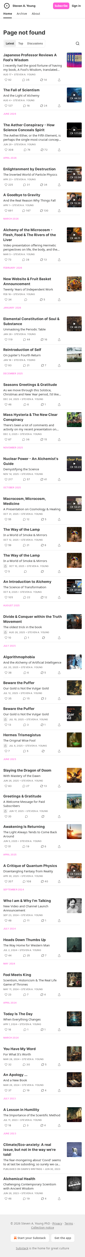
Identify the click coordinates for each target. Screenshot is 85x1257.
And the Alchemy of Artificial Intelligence (32, 662)
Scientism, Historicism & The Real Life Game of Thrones (30, 982)
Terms (69, 1223)
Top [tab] (20, 43)
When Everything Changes (22, 1019)
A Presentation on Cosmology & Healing (31, 509)
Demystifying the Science (21, 469)
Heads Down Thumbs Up (24, 940)
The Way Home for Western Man (26, 945)
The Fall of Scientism (21, 90)
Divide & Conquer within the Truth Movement (32, 619)
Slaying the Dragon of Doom (27, 770)
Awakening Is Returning (24, 827)
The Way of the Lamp (21, 529)
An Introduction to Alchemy (27, 582)
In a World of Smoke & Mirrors (25, 535)
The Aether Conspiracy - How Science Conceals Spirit (28, 127)
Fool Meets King (17, 975)
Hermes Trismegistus (22, 735)
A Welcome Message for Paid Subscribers (24, 804)
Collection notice (42, 1227)
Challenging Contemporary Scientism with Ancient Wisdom (29, 1186)
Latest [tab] (10, 43)
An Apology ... (15, 1075)
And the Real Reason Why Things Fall (29, 200)
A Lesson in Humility (21, 1110)
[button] (7, 13)
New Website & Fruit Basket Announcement (27, 281)
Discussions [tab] (35, 43)
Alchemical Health (19, 1179)
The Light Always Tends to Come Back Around (30, 834)
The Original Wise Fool (19, 740)
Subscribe (61, 6)
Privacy (57, 1223)
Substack (22, 1248)
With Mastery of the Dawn (21, 776)
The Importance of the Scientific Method (31, 1115)
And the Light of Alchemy (21, 95)
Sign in (76, 6)
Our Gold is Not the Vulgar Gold (26, 688)
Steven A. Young (24, 74)
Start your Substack (32, 1238)
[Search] (77, 43)
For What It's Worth (17, 1054)
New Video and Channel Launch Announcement (25, 908)
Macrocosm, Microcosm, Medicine (24, 501)
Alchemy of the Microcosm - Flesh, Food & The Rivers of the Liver (29, 235)
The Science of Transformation (24, 587)
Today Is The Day (18, 1014)
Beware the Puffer (18, 683)
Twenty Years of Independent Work (28, 289)
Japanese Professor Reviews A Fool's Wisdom (30, 57)
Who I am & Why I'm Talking (27, 901)
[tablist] (24, 43)
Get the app (62, 1238)
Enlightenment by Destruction (29, 169)
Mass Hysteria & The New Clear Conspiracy (30, 417)
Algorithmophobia (19, 657)
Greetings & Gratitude (22, 796)
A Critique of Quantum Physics (30, 866)
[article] (42, 67)
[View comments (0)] (25, 299)
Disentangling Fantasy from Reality (28, 871)
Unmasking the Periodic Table (24, 329)
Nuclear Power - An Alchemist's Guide (30, 461)
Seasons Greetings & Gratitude (30, 385)
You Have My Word (19, 1049)
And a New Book (15, 1080)
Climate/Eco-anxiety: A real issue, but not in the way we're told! (29, 1150)
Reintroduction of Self (22, 350)
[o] (74, 95)
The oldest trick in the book (22, 627)
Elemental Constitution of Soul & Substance (31, 321)
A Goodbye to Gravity (21, 195)
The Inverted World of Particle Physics (30, 174)
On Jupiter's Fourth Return (22, 355)
